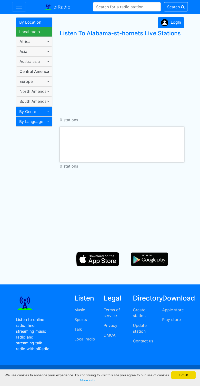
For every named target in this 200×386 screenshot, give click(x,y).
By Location (30, 22)
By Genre (27, 111)
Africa (25, 41)
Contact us (143, 341)
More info (87, 380)
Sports (80, 319)
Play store (171, 319)
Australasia (30, 61)
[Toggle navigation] (19, 7)
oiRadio (61, 7)
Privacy (110, 325)
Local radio (29, 31)
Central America (34, 71)
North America (33, 91)
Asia (23, 51)
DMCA (110, 335)
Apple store (173, 309)
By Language (31, 121)
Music (79, 309)
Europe (26, 81)
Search (174, 6)
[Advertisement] (32, 205)
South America (33, 101)
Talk (78, 329)
